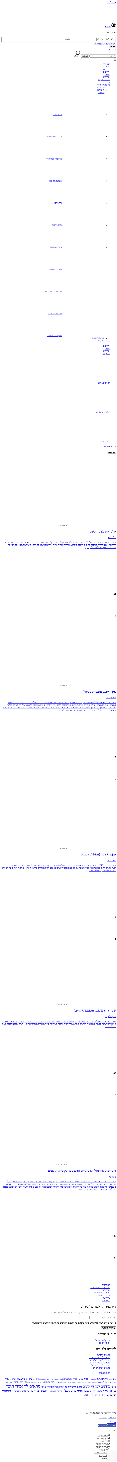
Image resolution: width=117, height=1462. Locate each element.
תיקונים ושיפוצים (54, 335)
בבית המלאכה (55, 181)
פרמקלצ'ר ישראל (102, 1340)
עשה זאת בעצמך (93, 1390)
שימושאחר (6, 1391)
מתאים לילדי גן (103, 1355)
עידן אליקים (110, 1016)
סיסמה (67, 39)
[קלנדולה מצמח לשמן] (93, 501)
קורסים (107, 82)
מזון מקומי (18, 1382)
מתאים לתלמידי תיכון (23, 1386)
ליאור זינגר (111, 860)
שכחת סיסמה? (109, 43)
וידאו (114, 1382)
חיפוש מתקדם (98, 338)
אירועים (106, 72)
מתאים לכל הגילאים (101, 1368)
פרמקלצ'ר (57, 114)
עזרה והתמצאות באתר (100, 1287)
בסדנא (41, 1379)
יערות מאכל (61, 1382)
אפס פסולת (92, 1379)
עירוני (105, 1391)
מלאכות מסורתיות (54, 159)
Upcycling (112, 1379)
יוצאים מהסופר (76, 1382)
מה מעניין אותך (103, 84)
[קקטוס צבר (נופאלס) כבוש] (93, 824)
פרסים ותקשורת (103, 1295)
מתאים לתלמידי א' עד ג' (99, 1357)
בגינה (80, 1378)
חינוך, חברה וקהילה (53, 269)
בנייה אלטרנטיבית (69, 1379)
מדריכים (106, 64)
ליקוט (30, 1382)
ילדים (69, 1383)
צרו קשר (106, 353)
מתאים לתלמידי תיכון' (100, 1365)
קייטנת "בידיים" (39, 1390)
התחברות (112, 1417)
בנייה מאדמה (48, 1379)
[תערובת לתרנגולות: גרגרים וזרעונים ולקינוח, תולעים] (93, 1140)
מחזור (10, 1382)
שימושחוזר (108, 1394)
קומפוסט (53, 1391)
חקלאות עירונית (86, 1382)
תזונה (87, 1394)
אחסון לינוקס (104, 1343)
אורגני (105, 1379)
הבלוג (107, 74)
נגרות (112, 1390)
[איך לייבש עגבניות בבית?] (93, 661)
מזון (26, 1382)
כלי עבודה (49, 1382)
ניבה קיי (112, 1177)
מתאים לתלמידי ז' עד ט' (99, 1362)
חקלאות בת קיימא (99, 1382)
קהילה (59, 1391)
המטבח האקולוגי (16, 1378)
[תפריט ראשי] (115, 59)
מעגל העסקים (104, 79)
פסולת (80, 1391)
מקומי (113, 1387)
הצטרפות (98, 43)
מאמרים (106, 66)
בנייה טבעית (58, 1379)
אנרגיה (99, 1379)
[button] (107, 1425)
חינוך (109, 1382)
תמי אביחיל (111, 697)
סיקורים (106, 69)
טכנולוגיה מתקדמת (53, 291)
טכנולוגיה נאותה (55, 313)
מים (7, 1382)
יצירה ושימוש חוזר (54, 136)
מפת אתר (106, 1300)
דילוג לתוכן (111, 2)
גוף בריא (58, 203)
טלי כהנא (112, 537)
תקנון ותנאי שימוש (102, 1292)
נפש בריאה (57, 225)
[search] (102, 56)
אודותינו (106, 77)
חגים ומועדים (104, 1373)
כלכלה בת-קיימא (38, 1382)
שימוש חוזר (95, 1395)
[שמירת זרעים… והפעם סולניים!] (93, 980)
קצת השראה (17, 1391)
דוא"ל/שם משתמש (105, 39)
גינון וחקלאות (56, 247)
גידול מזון (33, 1378)
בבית (86, 1379)
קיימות (25, 1390)
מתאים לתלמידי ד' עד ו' (100, 1360)
